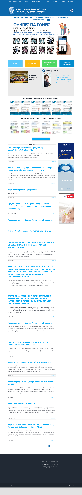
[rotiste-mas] (66, 60)
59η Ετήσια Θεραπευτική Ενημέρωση (22, 189)
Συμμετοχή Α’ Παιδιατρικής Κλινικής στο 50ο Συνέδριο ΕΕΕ (31, 362)
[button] (11, 108)
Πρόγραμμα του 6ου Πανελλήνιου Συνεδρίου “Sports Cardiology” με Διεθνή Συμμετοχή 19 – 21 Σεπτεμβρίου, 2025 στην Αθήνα (30, 206)
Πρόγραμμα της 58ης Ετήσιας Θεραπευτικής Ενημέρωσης (30, 220)
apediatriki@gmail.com (35, 1)
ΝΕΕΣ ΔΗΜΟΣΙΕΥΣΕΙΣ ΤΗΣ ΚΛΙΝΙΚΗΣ (22, 403)
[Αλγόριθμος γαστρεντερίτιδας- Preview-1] (57, 128)
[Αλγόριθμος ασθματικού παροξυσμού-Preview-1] (25, 128)
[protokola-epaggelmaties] (49, 60)
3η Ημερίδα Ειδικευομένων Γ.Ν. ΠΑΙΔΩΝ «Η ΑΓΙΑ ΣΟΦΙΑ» (30, 231)
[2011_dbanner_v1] (66, 160)
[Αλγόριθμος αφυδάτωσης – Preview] (67, 128)
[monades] (15, 60)
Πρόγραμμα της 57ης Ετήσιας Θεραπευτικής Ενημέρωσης (30, 323)
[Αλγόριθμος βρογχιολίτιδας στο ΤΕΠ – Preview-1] (15, 128)
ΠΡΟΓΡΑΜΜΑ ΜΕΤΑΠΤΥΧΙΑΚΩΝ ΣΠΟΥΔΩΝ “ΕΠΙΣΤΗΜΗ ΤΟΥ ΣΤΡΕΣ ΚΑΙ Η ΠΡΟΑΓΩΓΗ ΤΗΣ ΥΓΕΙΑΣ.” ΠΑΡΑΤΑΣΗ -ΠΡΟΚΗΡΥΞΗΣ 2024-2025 (31, 245)
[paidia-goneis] (32, 60)
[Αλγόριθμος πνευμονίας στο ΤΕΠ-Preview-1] (36, 128)
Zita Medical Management (17, 485)
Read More (53, 161)
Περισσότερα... (13, 88)
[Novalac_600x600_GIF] (66, 143)
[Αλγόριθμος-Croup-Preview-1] (46, 128)
